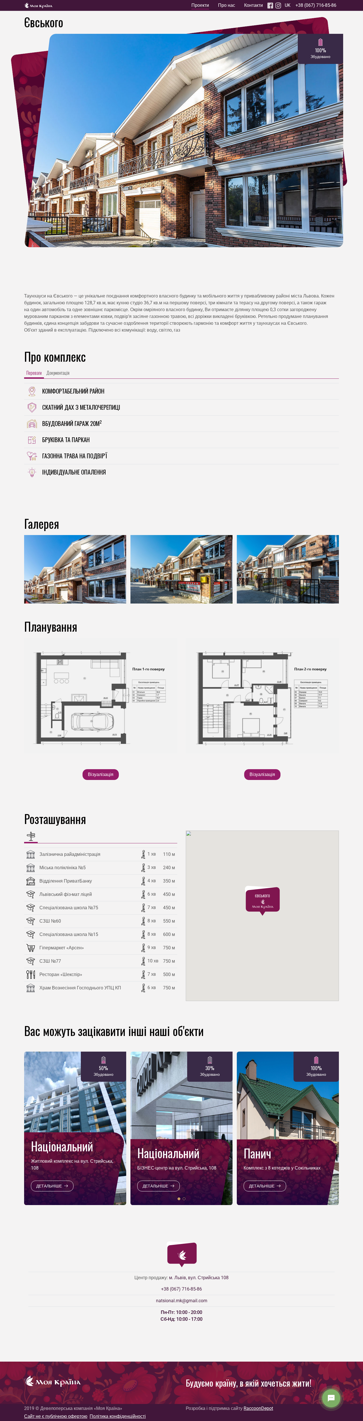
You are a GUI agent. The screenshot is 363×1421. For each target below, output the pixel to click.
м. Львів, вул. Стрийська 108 (199, 1277)
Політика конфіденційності (118, 1416)
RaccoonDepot (258, 1408)
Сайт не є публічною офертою (55, 1416)
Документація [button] (57, 372)
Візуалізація (100, 774)
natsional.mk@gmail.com (181, 1300)
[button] (173, 597)
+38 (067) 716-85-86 (316, 5)
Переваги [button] (34, 372)
